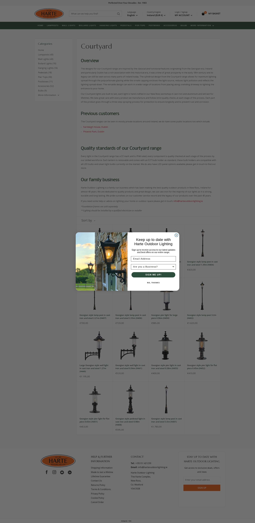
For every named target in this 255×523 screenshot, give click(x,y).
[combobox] (152, 266)
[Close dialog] (176, 235)
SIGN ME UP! (153, 275)
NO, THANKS (153, 283)
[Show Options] (173, 266)
